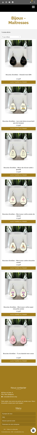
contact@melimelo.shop (10, 396)
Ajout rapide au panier (18, 82)
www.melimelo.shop (6, 431)
